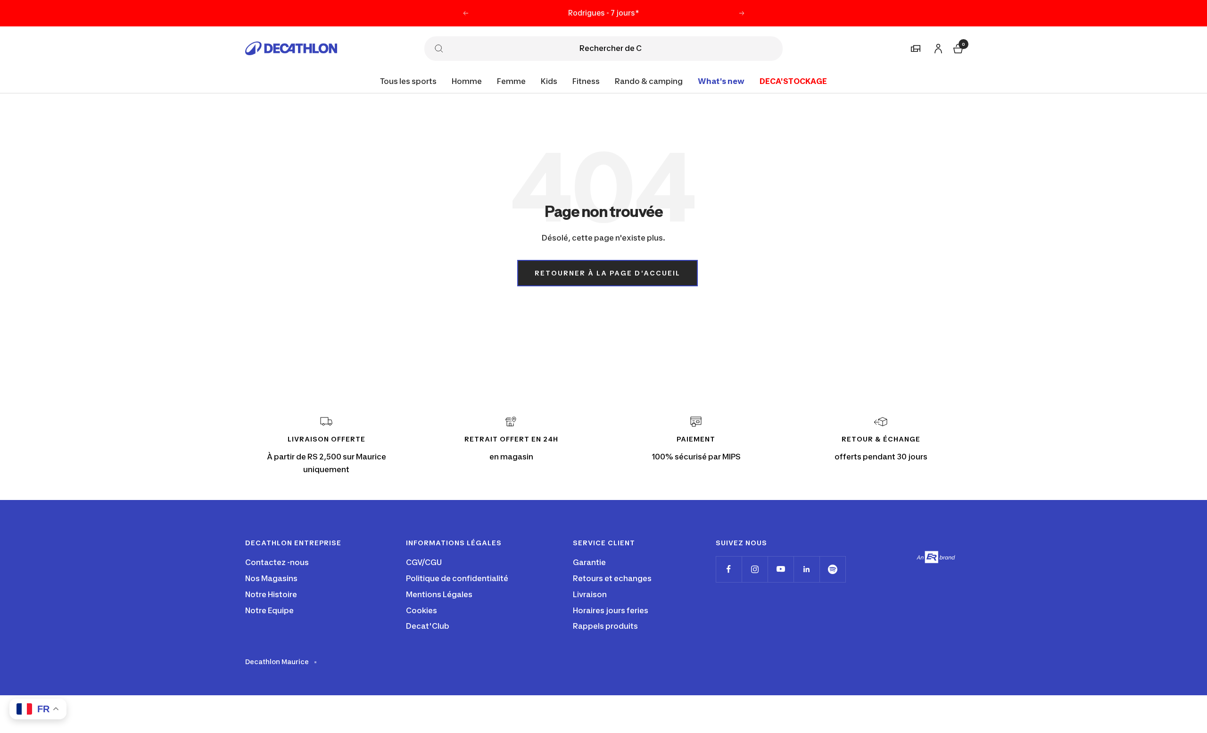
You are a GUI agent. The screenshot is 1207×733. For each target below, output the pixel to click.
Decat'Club (427, 626)
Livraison (590, 594)
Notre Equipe (269, 610)
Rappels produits (605, 626)
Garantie (589, 562)
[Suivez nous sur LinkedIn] (806, 569)
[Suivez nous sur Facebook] (729, 569)
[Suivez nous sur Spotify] (832, 569)
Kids (549, 80)
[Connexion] (937, 47)
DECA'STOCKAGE (793, 80)
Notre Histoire (271, 594)
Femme (511, 80)
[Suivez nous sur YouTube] (781, 569)
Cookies (421, 610)
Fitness (586, 80)
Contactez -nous (277, 562)
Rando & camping (649, 80)
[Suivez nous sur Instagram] (755, 569)
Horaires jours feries (610, 610)
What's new (721, 80)
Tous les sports (408, 80)
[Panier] (957, 47)
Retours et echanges (612, 578)
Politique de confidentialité (457, 578)
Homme (467, 80)
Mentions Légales (439, 594)
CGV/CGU (424, 562)
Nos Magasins (271, 578)
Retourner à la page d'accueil (607, 273)
